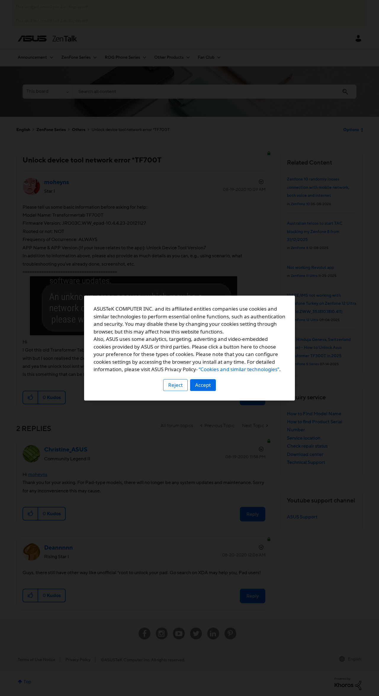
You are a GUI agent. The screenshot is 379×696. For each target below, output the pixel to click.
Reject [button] (175, 384)
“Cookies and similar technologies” (239, 369)
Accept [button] (203, 384)
